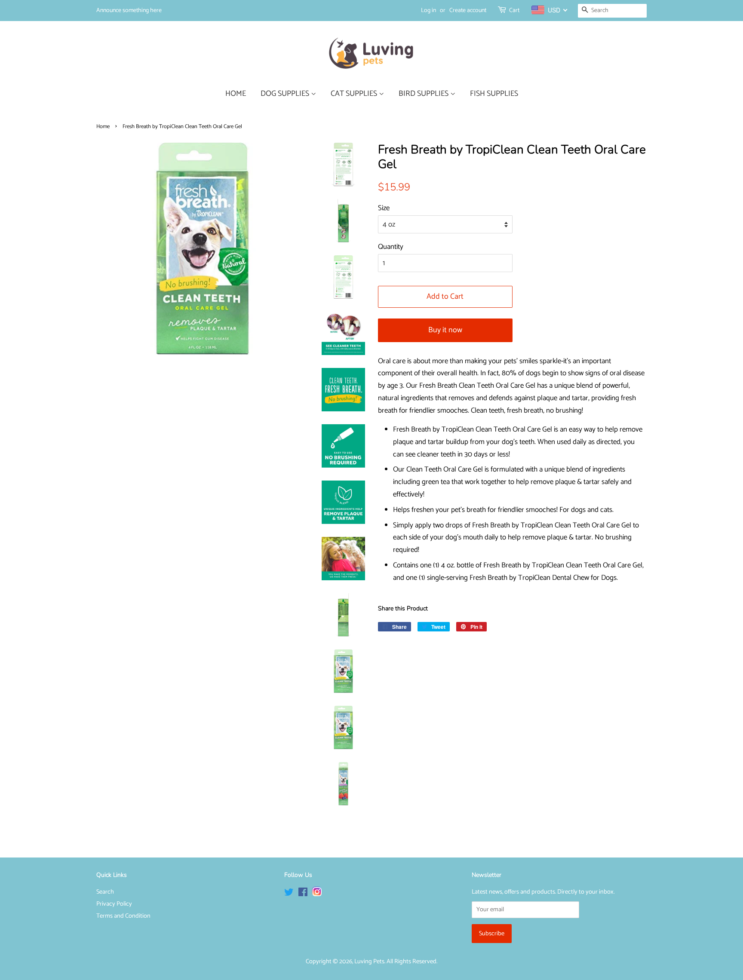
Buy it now (445, 330)
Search (105, 892)
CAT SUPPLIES (355, 93)
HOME (235, 93)
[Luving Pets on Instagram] (317, 894)
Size (384, 208)
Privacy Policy (114, 904)
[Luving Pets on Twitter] (289, 894)
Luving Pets (369, 961)
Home (103, 126)
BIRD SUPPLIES (424, 93)
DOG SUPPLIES (286, 93)
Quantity (390, 247)
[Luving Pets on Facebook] (303, 894)
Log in (428, 10)
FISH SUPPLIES (494, 93)
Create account (467, 10)
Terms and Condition (123, 916)
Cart (514, 10)
